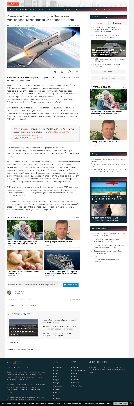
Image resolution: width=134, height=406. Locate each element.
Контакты (76, 383)
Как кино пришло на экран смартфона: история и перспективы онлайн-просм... (108, 170)
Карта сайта (77, 386)
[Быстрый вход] (124, 4)
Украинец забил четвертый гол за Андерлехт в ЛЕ (107, 66)
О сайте (76, 376)
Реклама (76, 380)
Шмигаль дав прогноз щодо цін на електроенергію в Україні (57, 334)
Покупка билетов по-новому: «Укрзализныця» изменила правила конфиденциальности (108, 30)
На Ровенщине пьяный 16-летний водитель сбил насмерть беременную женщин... (60, 328)
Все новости (108, 72)
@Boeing (26, 129)
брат (23, 305)
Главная (76, 367)
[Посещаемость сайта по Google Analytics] (18, 362)
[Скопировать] (77, 72)
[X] (62, 72)
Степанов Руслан (19, 291)
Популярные (117, 23)
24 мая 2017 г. (36, 138)
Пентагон (33, 305)
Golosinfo (13, 3)
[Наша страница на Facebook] (91, 378)
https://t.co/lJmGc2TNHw (59, 132)
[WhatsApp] (69, 72)
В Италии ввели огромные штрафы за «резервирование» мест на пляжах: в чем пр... (107, 199)
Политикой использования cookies (96, 403)
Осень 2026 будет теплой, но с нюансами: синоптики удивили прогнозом (109, 246)
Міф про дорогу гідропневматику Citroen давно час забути (108, 160)
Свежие (99, 23)
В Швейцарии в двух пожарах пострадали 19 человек (110, 60)
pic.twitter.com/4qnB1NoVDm (26, 135)
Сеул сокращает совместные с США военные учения (107, 252)
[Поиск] (116, 4)
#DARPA (17, 129)
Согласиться (121, 403)
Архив (75, 373)
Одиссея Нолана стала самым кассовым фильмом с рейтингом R (106, 219)
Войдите (10, 349)
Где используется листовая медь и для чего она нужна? (108, 165)
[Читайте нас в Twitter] (97, 378)
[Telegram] (55, 72)
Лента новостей (108, 78)
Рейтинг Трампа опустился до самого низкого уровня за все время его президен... (108, 259)
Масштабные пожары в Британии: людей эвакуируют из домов (59, 321)
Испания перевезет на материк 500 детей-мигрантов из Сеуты (109, 235)
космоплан (13, 305)
